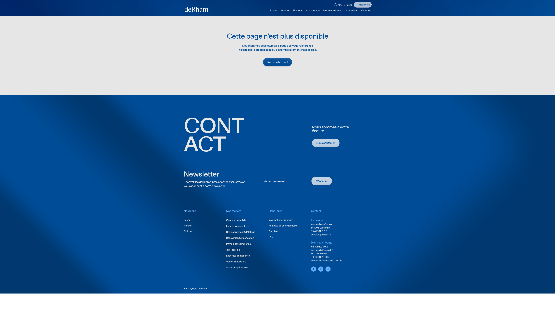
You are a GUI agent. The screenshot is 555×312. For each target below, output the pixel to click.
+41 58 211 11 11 (319, 231)
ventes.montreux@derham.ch (326, 260)
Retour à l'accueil (277, 62)
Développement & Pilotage (240, 232)
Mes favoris (364, 4)
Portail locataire (344, 5)
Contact (366, 10)
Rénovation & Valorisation (240, 237)
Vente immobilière (236, 261)
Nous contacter (325, 143)
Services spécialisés (237, 267)
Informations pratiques (281, 220)
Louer (273, 10)
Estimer (297, 10)
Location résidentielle (237, 226)
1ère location (233, 249)
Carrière (273, 231)
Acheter (285, 10)
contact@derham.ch (321, 234)
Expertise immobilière (238, 255)
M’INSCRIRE (322, 181)
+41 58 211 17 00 (320, 257)
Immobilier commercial (238, 243)
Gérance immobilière (237, 220)
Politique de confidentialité (283, 225)
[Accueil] (196, 9)
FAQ (271, 236)
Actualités (352, 10)
